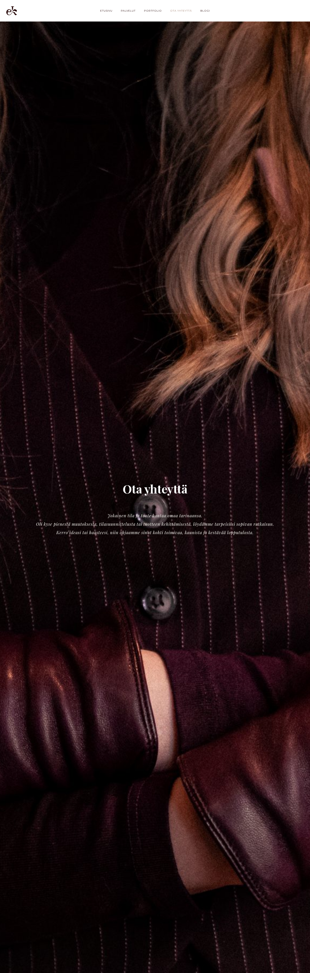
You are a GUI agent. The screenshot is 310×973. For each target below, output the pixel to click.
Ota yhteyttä (181, 10)
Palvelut (128, 10)
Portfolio (153, 10)
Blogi (205, 10)
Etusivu (106, 10)
